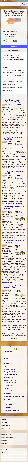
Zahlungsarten (5, 452)
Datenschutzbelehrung (7, 425)
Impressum (5, 422)
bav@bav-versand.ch (14, 329)
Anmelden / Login (6, 434)
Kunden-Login (17, 1)
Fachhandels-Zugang (7, 437)
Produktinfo (14, 46)
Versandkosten (6, 449)
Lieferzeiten (5, 459)
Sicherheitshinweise (14, 50)
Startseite (4, 419)
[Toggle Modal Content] (19, 4)
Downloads (5, 440)
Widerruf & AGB (6, 428)
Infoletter (4, 443)
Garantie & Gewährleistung (9, 456)
